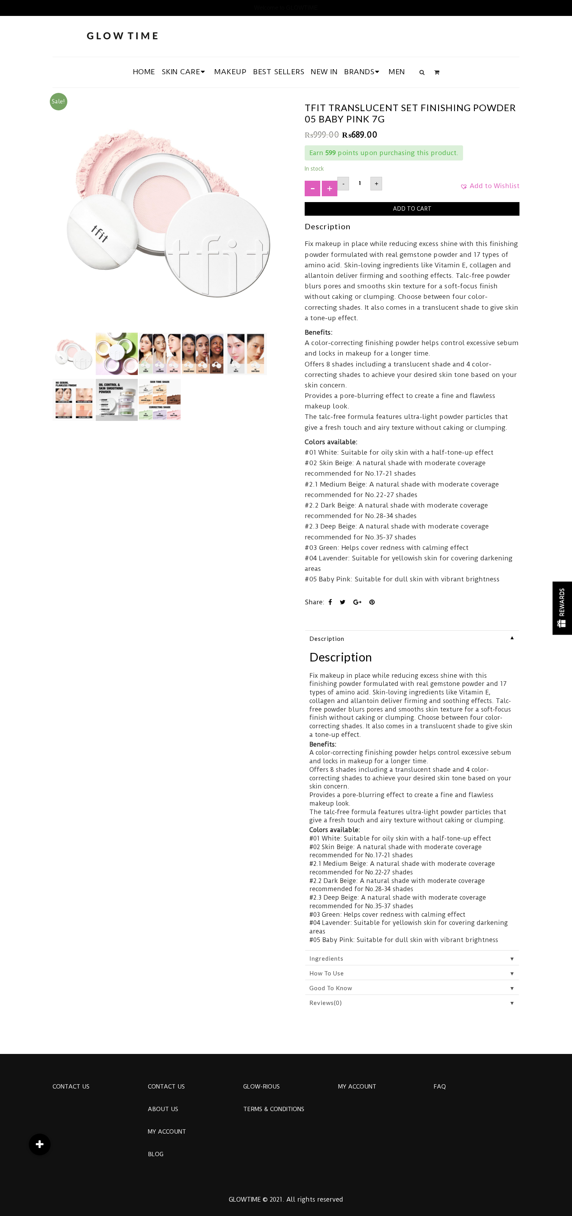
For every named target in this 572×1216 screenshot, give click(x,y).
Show (562, 608)
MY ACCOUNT (167, 1131)
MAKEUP (230, 71)
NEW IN (324, 71)
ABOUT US (163, 1109)
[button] (489, 188)
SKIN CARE (181, 71)
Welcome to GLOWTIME (286, 7)
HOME (144, 71)
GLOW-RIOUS (261, 1086)
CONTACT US (71, 1086)
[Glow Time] (122, 35)
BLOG (155, 1154)
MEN (397, 71)
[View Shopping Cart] (436, 72)
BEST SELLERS (278, 71)
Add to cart (412, 209)
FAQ (439, 1086)
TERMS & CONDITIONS (273, 1109)
